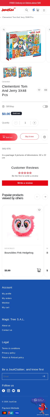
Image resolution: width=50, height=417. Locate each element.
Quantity (5, 123)
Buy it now (29, 136)
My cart (5, 307)
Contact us (7, 330)
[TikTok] (18, 390)
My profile (6, 293)
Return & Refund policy (13, 357)
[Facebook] (3, 390)
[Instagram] (8, 390)
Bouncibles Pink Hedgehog (19, 252)
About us (6, 325)
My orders (7, 298)
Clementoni (6, 82)
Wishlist (5, 303)
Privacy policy (8, 353)
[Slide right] (45, 197)
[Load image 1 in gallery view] (10, 72)
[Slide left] (37, 197)
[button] (26, 10)
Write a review (25, 183)
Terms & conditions (11, 348)
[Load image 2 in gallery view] (25, 72)
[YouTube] (13, 390)
